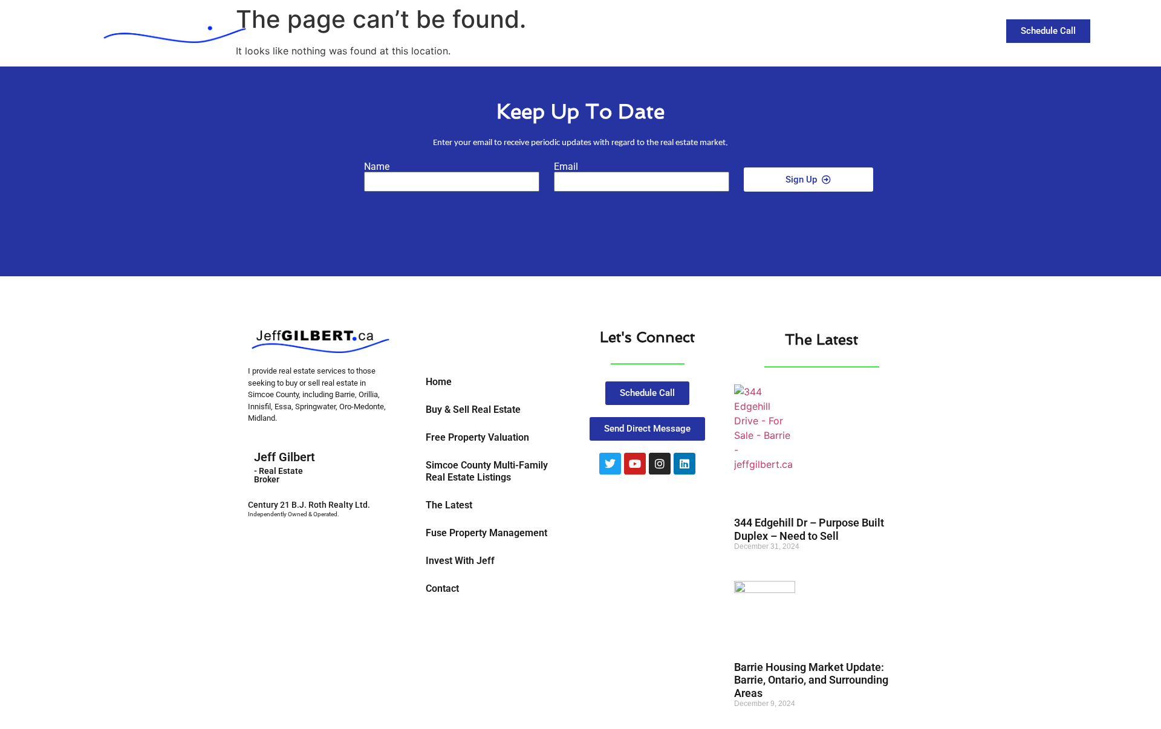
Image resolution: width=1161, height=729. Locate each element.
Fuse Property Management (486, 533)
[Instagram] (660, 464)
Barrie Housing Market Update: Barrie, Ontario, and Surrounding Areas (811, 680)
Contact (909, 30)
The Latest (845, 30)
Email (566, 167)
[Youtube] (635, 464)
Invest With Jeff (460, 560)
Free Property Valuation (477, 437)
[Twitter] (610, 464)
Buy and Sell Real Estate (732, 30)
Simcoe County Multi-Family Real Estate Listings (487, 471)
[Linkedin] (684, 464)
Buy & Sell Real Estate (473, 409)
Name (376, 167)
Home (439, 381)
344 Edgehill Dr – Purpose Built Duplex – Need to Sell (809, 529)
